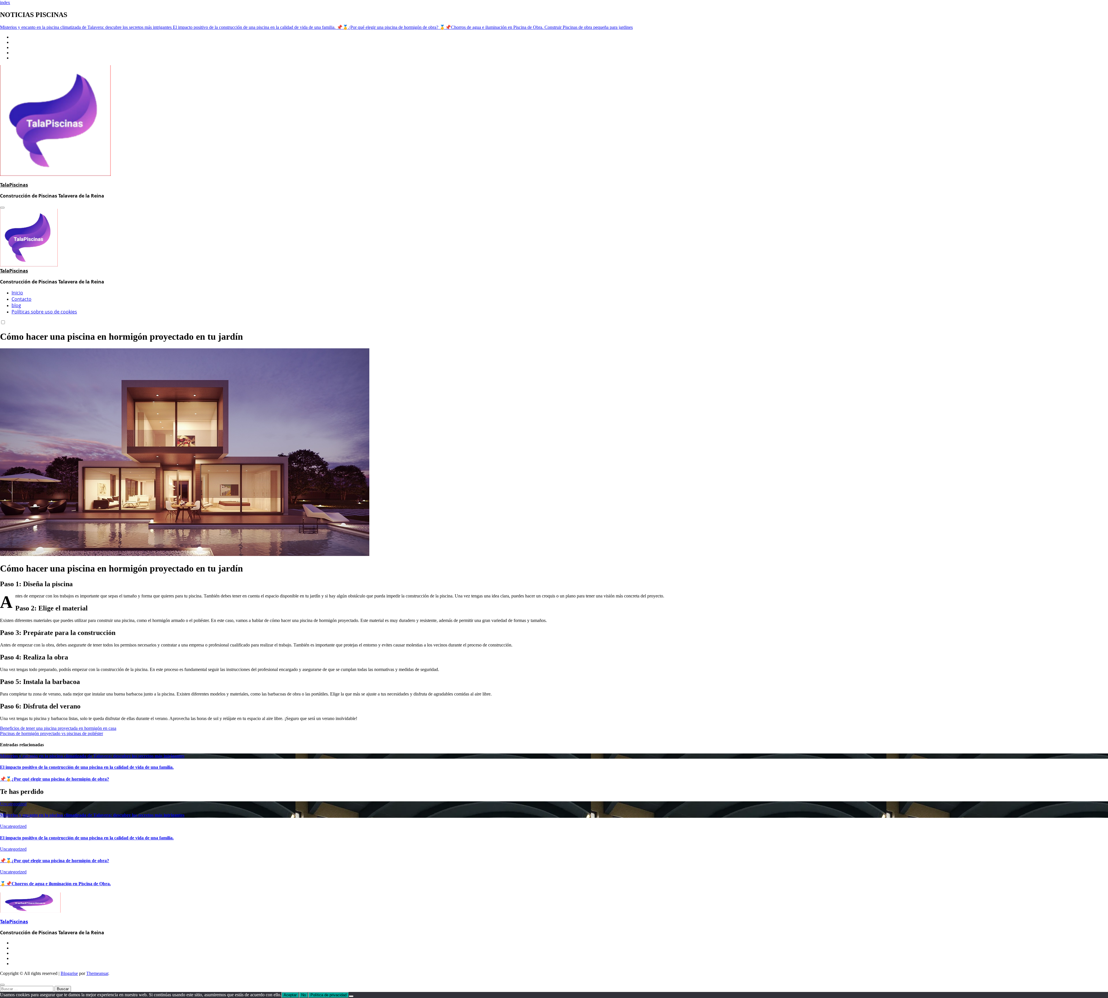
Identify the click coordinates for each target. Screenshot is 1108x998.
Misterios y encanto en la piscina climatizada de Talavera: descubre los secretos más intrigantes (92, 755)
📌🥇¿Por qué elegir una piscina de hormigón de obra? (54, 779)
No (303, 995)
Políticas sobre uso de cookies (44, 312)
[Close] (2, 985)
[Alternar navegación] (2, 207)
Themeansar (97, 973)
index (5, 2)
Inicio (17, 293)
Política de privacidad (328, 995)
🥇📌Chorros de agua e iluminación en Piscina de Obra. (55, 883)
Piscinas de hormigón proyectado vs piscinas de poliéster (51, 733)
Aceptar (290, 995)
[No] (351, 996)
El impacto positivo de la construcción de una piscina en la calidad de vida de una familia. (87, 767)
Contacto (21, 299)
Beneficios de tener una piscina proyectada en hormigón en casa (58, 728)
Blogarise (69, 973)
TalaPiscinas (14, 185)
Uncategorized (13, 803)
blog (16, 305)
